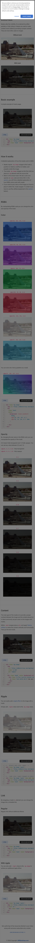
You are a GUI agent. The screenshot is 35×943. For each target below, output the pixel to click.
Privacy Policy (16, 7)
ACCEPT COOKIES (27, 16)
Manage (17, 16)
